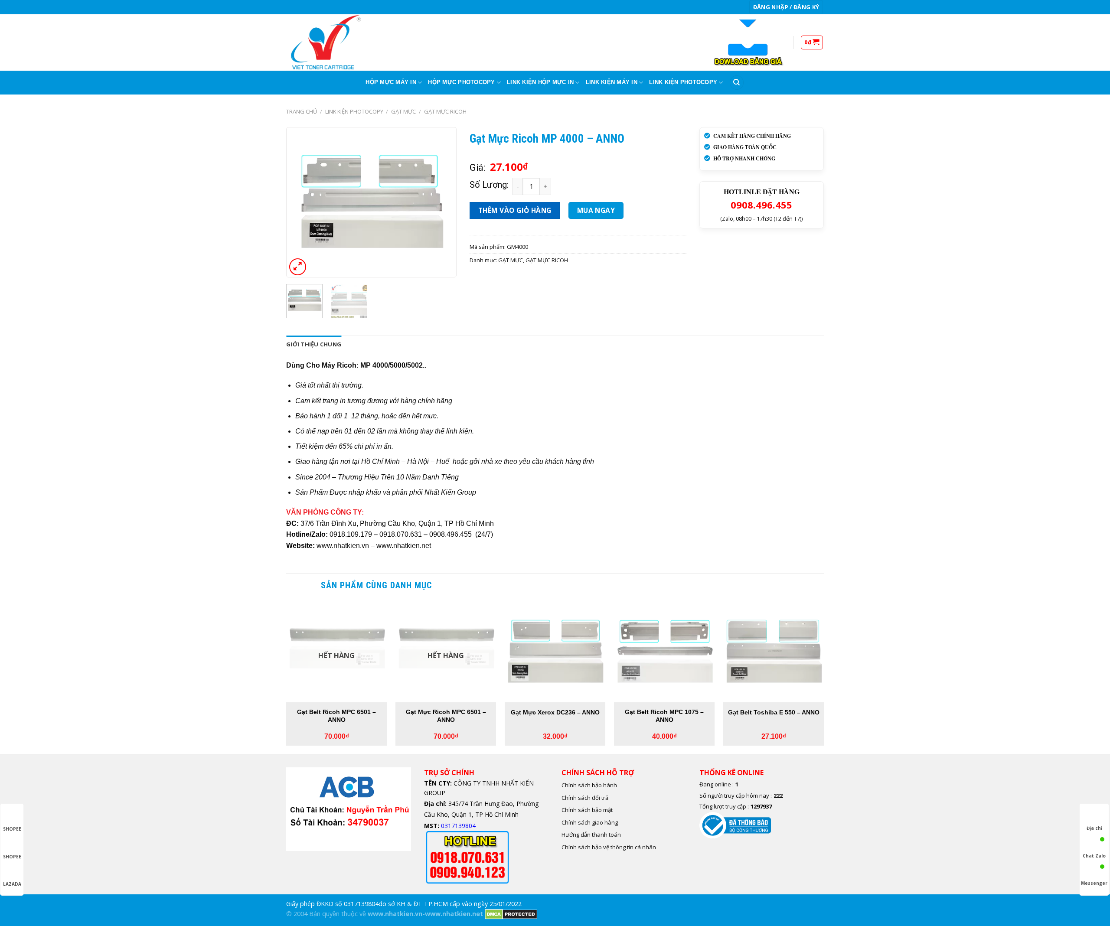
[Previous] (300, 202)
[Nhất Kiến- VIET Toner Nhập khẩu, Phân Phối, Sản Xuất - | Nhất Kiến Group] (329, 42)
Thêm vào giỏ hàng (515, 210)
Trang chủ (301, 111)
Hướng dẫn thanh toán (591, 834)
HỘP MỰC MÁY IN (391, 82)
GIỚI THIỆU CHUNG (313, 344)
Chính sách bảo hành (589, 785)
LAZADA (12, 884)
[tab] (313, 344)
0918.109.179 (351, 534)
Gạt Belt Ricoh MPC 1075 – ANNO (664, 716)
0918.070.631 (400, 534)
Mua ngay (596, 210)
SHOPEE (12, 828)
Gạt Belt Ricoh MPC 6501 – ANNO (336, 716)
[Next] (442, 202)
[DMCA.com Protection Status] (511, 914)
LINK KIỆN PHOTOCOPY (683, 82)
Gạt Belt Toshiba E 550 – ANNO (773, 712)
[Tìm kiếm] (737, 82)
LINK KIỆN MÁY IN (611, 82)
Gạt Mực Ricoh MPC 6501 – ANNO (446, 716)
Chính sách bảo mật (587, 810)
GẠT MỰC (403, 111)
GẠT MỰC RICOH (445, 111)
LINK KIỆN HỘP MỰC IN (540, 82)
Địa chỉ (1094, 828)
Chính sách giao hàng (590, 822)
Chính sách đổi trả (585, 798)
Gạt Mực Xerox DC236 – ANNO (555, 712)
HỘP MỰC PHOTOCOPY (461, 82)
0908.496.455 (761, 204)
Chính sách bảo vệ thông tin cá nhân (609, 847)
